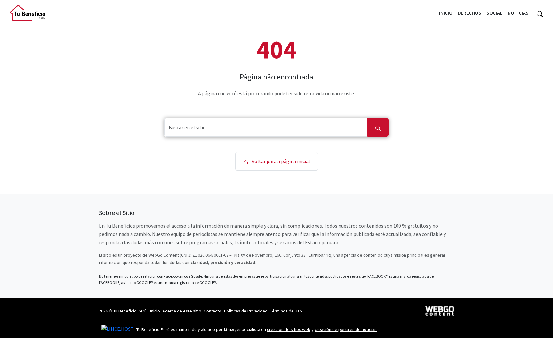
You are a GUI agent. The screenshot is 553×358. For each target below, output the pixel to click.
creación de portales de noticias (346, 329)
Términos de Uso (286, 311)
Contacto (212, 311)
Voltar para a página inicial (280, 161)
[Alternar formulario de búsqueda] (539, 13)
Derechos (469, 13)
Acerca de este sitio (182, 311)
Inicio (446, 13)
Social (494, 13)
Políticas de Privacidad (246, 311)
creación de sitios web (288, 329)
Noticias (518, 13)
